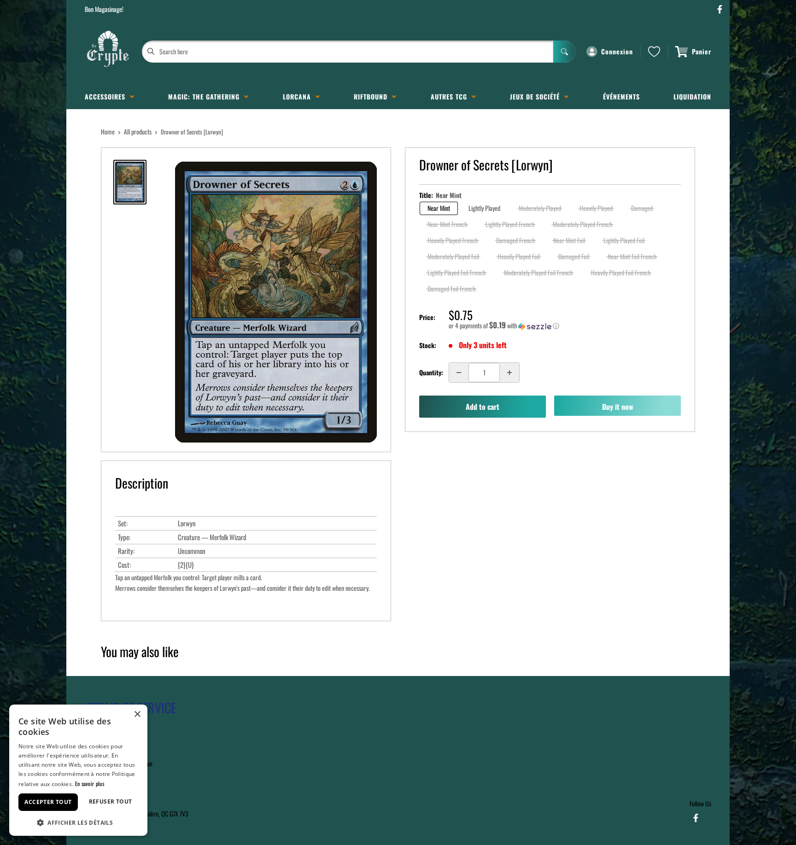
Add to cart (482, 406)
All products (138, 131)
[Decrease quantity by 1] (458, 372)
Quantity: (431, 372)
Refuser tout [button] (110, 801)
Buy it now (617, 406)
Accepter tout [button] (47, 802)
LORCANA (299, 96)
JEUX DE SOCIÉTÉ (537, 96)
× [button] (137, 714)
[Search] (564, 52)
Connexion (617, 51)
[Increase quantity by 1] (509, 372)
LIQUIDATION (692, 96)
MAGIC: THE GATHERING (206, 96)
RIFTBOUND (373, 96)
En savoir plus (89, 783)
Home (108, 131)
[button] (565, 326)
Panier (701, 51)
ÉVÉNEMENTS (621, 96)
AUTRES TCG (451, 96)
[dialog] (78, 770)
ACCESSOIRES (107, 96)
